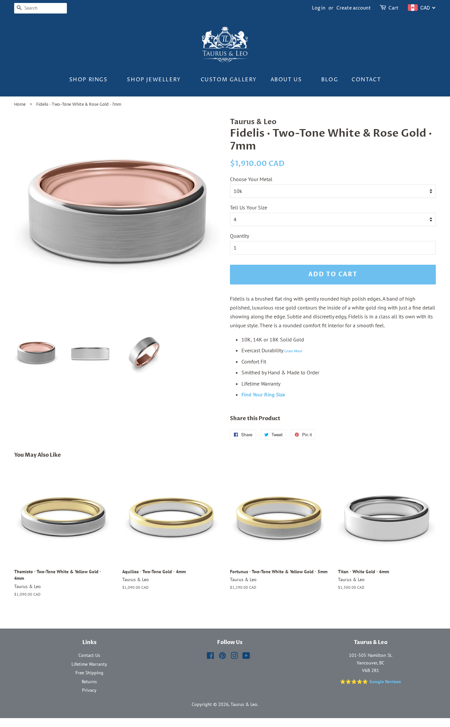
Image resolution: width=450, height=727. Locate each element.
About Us (287, 79)
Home (20, 104)
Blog (329, 79)
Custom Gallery (229, 79)
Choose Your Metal (251, 179)
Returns (89, 682)
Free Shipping (89, 673)
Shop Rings (89, 79)
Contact (366, 79)
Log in (318, 8)
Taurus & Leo (244, 704)
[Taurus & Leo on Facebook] (210, 657)
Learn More (293, 351)
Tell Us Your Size (248, 207)
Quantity (239, 235)
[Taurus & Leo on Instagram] (234, 657)
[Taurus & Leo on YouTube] (246, 657)
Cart (393, 8)
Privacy (89, 690)
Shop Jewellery (155, 79)
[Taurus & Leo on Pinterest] (222, 657)
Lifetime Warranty (89, 664)
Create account (353, 8)
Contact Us (89, 655)
